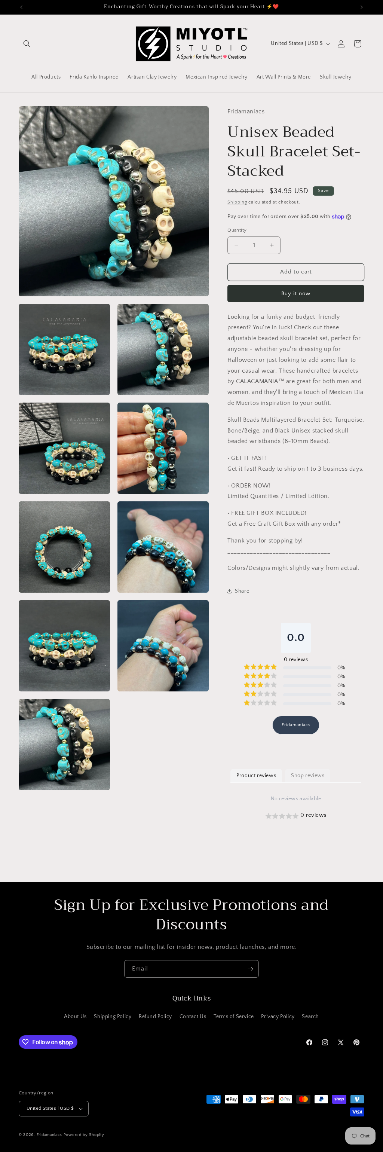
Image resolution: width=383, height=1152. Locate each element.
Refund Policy (155, 1017)
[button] (27, 44)
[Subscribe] (250, 969)
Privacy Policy (277, 1017)
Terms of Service (234, 1017)
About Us (75, 1017)
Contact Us (193, 1017)
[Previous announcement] (21, 7)
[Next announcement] (361, 7)
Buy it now (295, 293)
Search (310, 1017)
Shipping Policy (112, 1017)
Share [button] (242, 591)
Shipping (237, 202)
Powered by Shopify (84, 1135)
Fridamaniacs (296, 724)
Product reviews (256, 776)
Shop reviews (307, 776)
